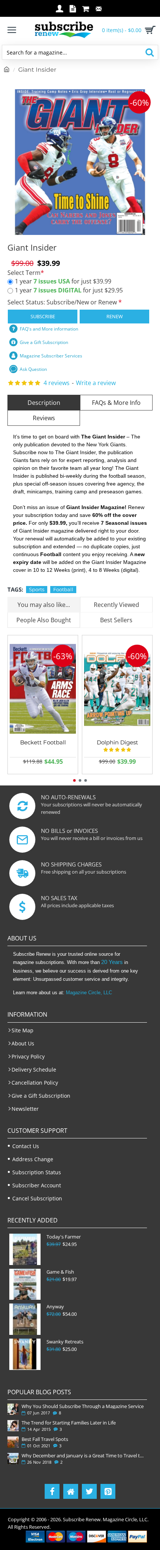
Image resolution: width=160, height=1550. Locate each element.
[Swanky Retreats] (25, 1354)
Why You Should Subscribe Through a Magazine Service (83, 1406)
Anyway (55, 1306)
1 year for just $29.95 (69, 290)
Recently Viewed (116, 605)
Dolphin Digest (117, 742)
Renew (114, 316)
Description (44, 403)
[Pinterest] (107, 1491)
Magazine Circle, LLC (89, 992)
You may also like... (43, 605)
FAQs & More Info (116, 403)
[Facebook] (52, 1491)
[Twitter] (89, 1491)
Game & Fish (60, 1272)
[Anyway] (25, 1319)
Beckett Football (43, 742)
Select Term (24, 273)
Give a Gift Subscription (44, 342)
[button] (74, 780)
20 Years (112, 962)
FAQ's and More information (49, 329)
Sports (36, 589)
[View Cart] (148, 30)
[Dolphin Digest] (117, 689)
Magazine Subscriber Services (51, 356)
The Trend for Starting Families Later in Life (69, 1422)
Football (63, 589)
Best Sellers (116, 620)
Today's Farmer (64, 1237)
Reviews (44, 418)
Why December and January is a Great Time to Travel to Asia (83, 1455)
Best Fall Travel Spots (45, 1439)
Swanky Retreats (65, 1342)
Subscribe (43, 316)
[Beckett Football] (43, 689)
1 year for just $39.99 (63, 281)
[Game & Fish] (25, 1284)
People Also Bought (43, 620)
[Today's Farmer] (25, 1249)
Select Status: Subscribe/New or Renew (62, 302)
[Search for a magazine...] (149, 52)
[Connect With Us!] (70, 1491)
